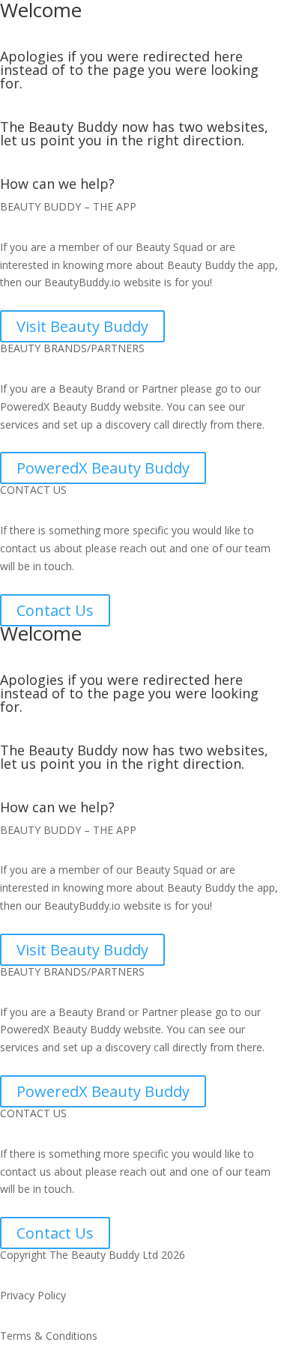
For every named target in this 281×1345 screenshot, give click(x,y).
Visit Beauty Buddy (82, 326)
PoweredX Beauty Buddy (103, 468)
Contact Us (55, 610)
